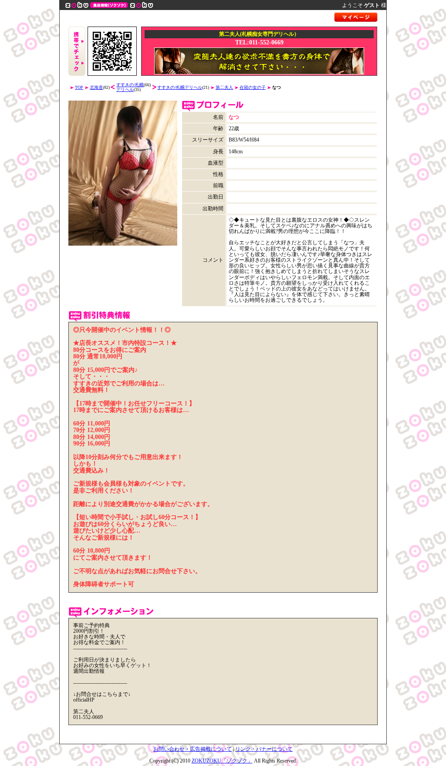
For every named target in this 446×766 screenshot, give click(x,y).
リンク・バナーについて (264, 749)
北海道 (96, 87)
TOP (79, 87)
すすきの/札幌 (130, 84)
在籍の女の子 (253, 87)
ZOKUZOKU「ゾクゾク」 (222, 761)
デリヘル (125, 89)
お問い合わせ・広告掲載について (192, 749)
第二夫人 (224, 87)
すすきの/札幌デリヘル (179, 87)
